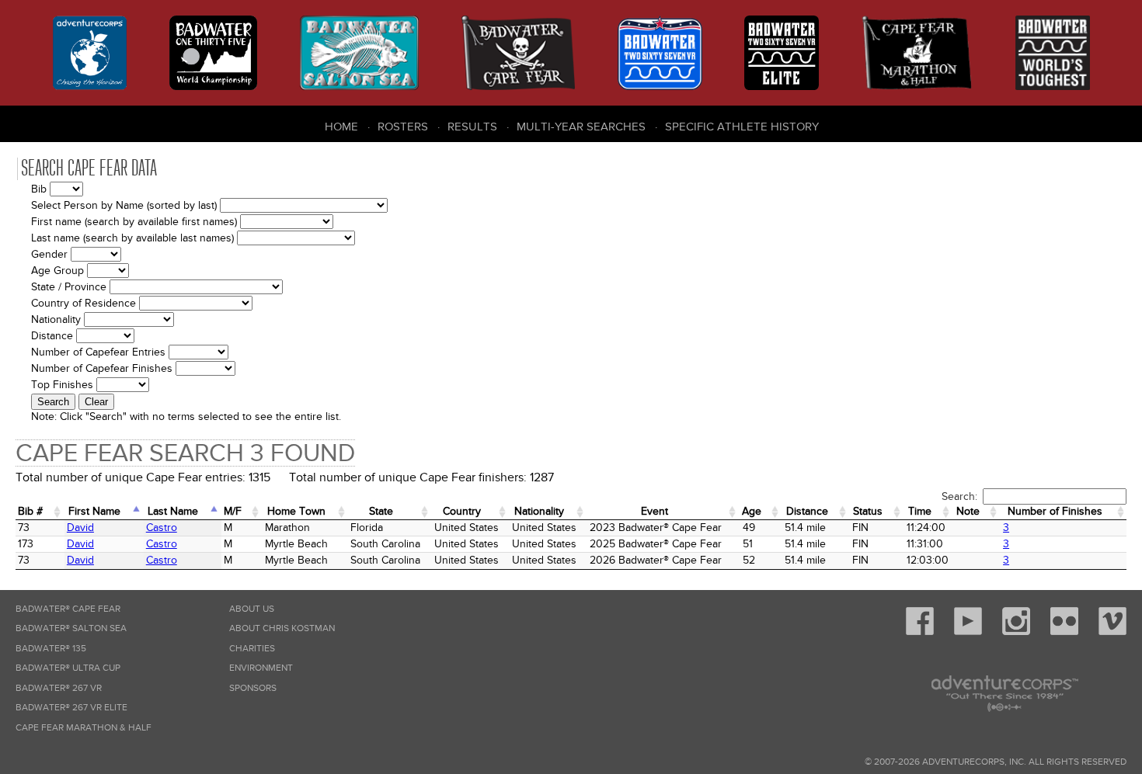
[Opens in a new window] (920, 632)
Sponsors (253, 688)
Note (968, 511)
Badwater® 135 (51, 649)
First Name (94, 511)
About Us (251, 609)
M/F (233, 511)
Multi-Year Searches (581, 127)
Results (472, 127)
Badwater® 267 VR (59, 688)
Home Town (296, 511)
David (80, 527)
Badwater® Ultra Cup (68, 668)
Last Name (173, 511)
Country (462, 511)
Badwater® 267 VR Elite (71, 708)
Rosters (403, 127)
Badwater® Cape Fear (68, 609)
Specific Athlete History (742, 127)
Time (919, 511)
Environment (261, 668)
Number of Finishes (1055, 511)
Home (341, 127)
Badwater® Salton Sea (71, 628)
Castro (161, 527)
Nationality (539, 511)
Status (868, 511)
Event (654, 511)
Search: (959, 496)
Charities (252, 649)
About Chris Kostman (282, 628)
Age (751, 511)
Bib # (30, 511)
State (381, 511)
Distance (807, 511)
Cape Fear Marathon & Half (83, 728)
